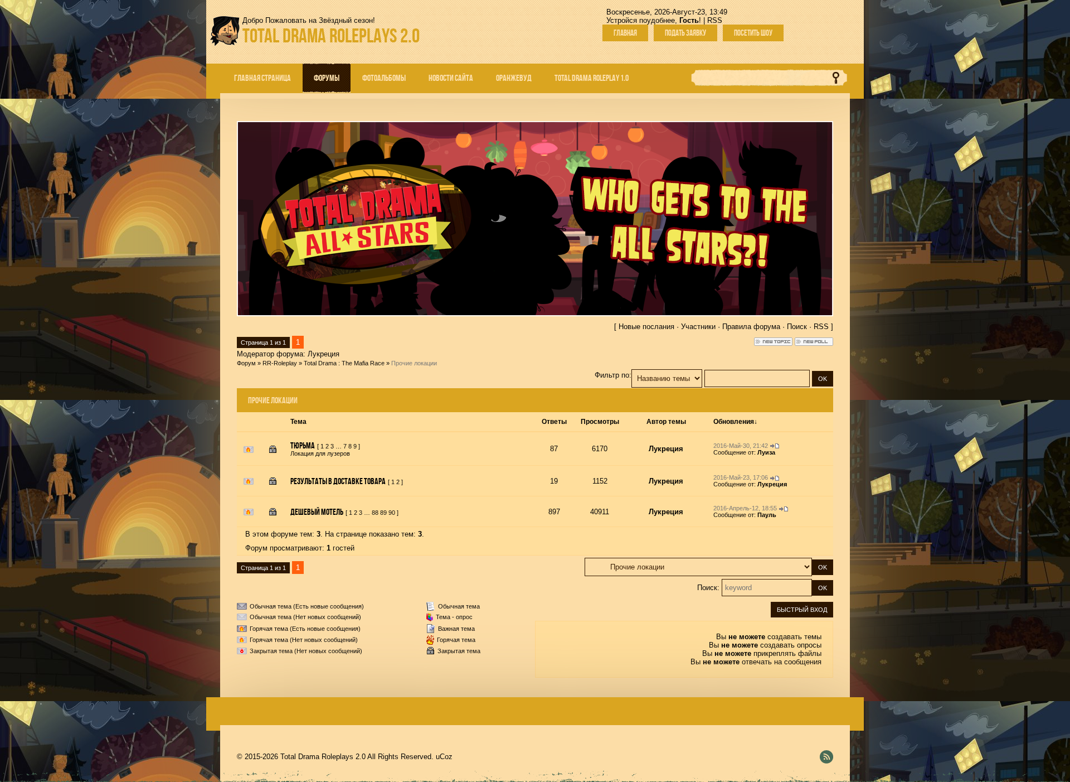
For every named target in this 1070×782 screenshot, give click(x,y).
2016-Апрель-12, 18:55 (745, 508)
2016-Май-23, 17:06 (740, 477)
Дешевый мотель (316, 511)
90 (391, 512)
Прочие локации (414, 363)
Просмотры (600, 422)
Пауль (766, 514)
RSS (714, 20)
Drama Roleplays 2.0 (331, 35)
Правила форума (751, 326)
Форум (246, 363)
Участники (698, 326)
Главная (625, 32)
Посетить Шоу (753, 32)
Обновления (733, 422)
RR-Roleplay (279, 363)
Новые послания (646, 326)
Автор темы (666, 422)
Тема (298, 422)
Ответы (554, 422)
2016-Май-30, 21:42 (740, 445)
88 (375, 512)
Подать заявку (685, 32)
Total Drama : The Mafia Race (344, 363)
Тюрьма (302, 445)
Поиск (797, 326)
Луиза (766, 452)
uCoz (444, 756)
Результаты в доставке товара (338, 481)
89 (383, 512)
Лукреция (323, 354)
